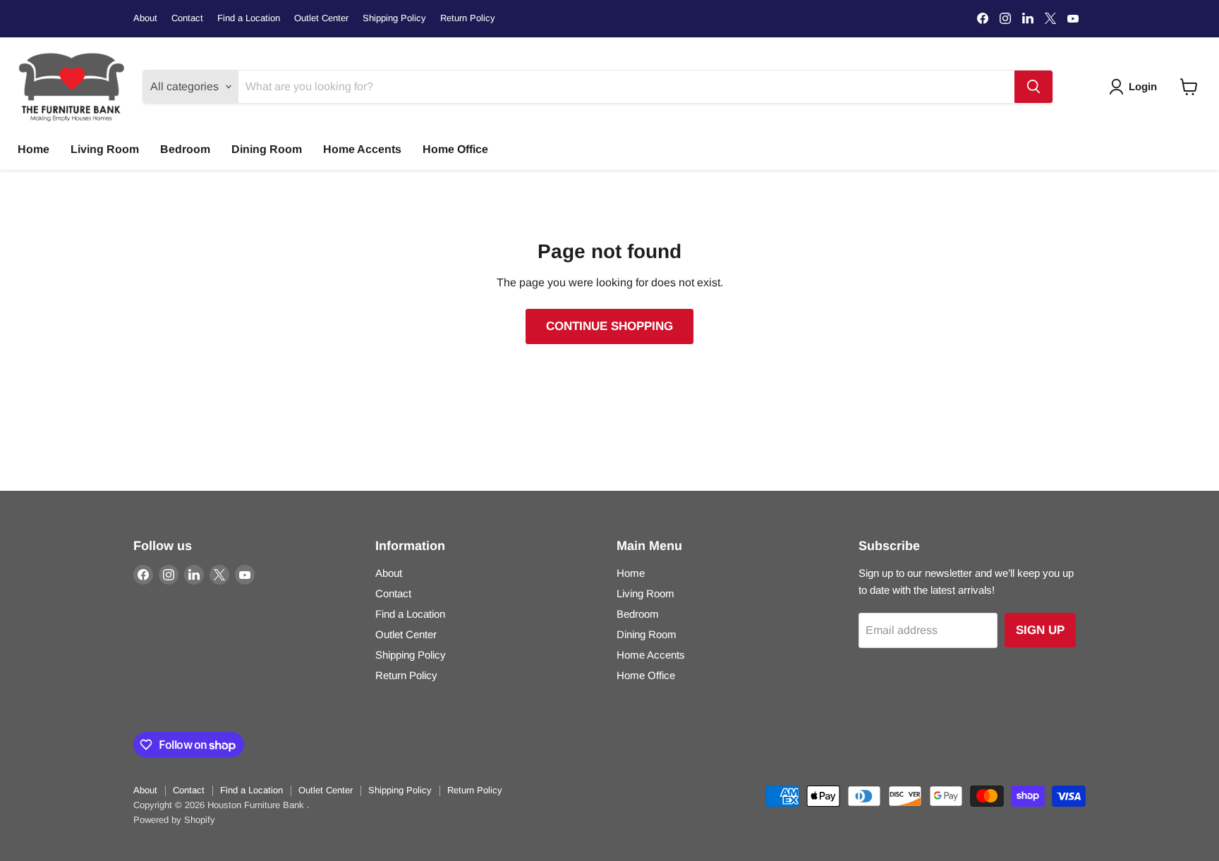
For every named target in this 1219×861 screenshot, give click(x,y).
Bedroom (185, 149)
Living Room (105, 149)
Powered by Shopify (174, 819)
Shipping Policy (394, 18)
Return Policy (467, 18)
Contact (187, 18)
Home (33, 149)
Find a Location (248, 18)
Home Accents (362, 149)
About (145, 18)
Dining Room (266, 149)
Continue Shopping (609, 326)
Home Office (455, 149)
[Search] (1033, 87)
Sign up (1040, 630)
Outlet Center (321, 18)
